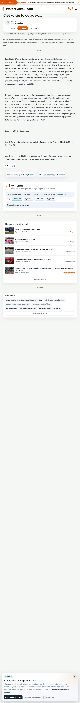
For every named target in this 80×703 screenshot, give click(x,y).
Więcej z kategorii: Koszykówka (20, 175)
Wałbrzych (68, 34)
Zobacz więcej (40, 279)
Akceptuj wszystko (13, 697)
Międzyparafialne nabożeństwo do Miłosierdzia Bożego (24, 300)
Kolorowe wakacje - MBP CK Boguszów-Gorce (21, 308)
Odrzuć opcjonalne (33, 697)
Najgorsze (50, 199)
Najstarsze (28, 199)
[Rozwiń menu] (76, 8)
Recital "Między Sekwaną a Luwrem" (18, 304)
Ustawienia (49, 697)
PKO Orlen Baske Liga (17, 34)
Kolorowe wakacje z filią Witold (49, 308)
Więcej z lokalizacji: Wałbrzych (52, 175)
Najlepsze (39, 199)
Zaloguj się (61, 194)
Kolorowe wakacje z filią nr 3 (42, 304)
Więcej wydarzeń (40, 313)
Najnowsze (17, 199)
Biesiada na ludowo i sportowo (55, 300)
